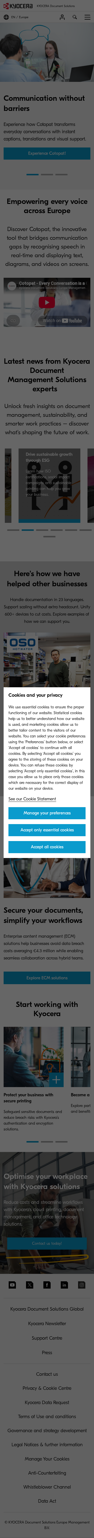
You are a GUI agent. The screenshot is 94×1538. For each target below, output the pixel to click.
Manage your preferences (47, 813)
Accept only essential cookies (47, 830)
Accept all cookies (47, 847)
